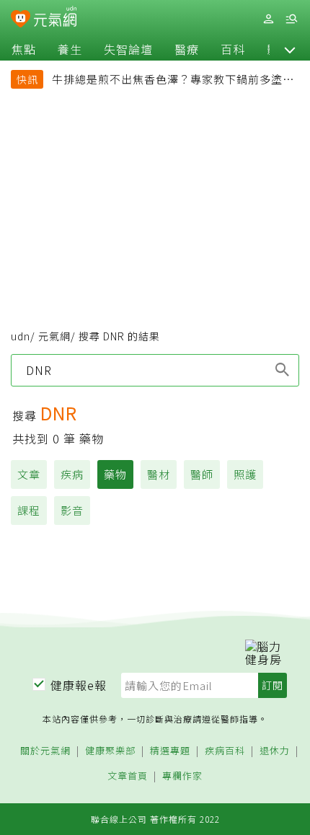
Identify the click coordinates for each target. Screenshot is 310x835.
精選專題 (170, 751)
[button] (290, 49)
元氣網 (54, 336)
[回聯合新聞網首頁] (20, 20)
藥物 (115, 474)
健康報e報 (78, 685)
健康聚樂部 (110, 751)
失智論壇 (128, 49)
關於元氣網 (45, 751)
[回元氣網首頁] (55, 18)
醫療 (186, 49)
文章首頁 (127, 776)
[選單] (291, 19)
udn (20, 336)
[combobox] (155, 370)
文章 (28, 474)
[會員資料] (268, 19)
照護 (245, 474)
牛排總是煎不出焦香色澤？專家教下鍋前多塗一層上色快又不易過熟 (173, 80)
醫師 (201, 474)
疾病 (72, 474)
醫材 (158, 474)
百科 (233, 49)
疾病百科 (225, 751)
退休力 (275, 751)
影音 (72, 510)
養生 (70, 49)
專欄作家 (182, 776)
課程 (28, 510)
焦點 (24, 49)
